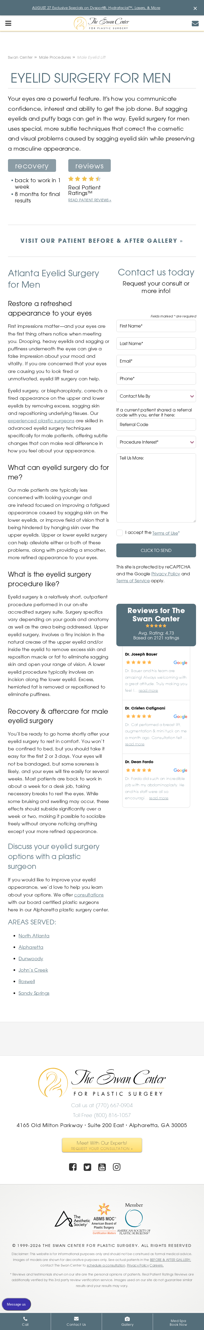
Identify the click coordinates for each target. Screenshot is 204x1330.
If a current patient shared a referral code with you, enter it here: (154, 412)
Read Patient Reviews (88, 200)
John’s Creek (33, 970)
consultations (89, 895)
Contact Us (76, 1324)
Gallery (127, 1324)
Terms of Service (133, 580)
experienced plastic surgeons (41, 420)
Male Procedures (55, 57)
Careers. (157, 1265)
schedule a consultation (106, 1265)
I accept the (138, 532)
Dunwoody (31, 958)
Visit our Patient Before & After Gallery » (101, 240)
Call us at (102, 1105)
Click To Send (156, 550)
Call (25, 1324)
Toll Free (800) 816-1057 (102, 1115)
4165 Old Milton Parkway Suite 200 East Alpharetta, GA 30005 (102, 1125)
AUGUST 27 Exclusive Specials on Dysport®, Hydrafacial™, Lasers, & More (96, 7)
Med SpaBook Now (178, 1323)
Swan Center (20, 57)
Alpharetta (31, 947)
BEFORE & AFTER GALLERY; (170, 1259)
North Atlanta (34, 935)
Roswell (27, 981)
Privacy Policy (165, 573)
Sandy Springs (34, 993)
